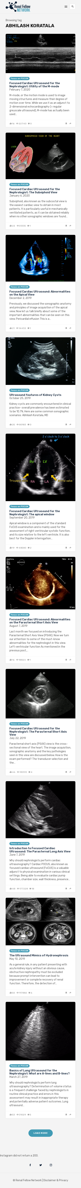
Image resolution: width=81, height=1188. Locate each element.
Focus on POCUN (19, 78)
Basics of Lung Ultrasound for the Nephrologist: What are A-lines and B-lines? (39, 1072)
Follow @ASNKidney (22, 1150)
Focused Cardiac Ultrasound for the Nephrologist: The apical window (34, 512)
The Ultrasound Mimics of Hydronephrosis (38, 955)
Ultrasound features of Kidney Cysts (35, 395)
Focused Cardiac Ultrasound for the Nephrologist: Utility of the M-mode (34, 84)
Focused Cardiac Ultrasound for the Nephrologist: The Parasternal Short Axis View (38, 731)
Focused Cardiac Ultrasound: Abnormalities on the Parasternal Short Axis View (39, 621)
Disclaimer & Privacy (55, 1180)
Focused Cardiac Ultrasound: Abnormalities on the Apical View (39, 293)
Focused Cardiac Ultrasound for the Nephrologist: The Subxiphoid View (34, 190)
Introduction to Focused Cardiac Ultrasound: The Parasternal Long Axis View (39, 850)
